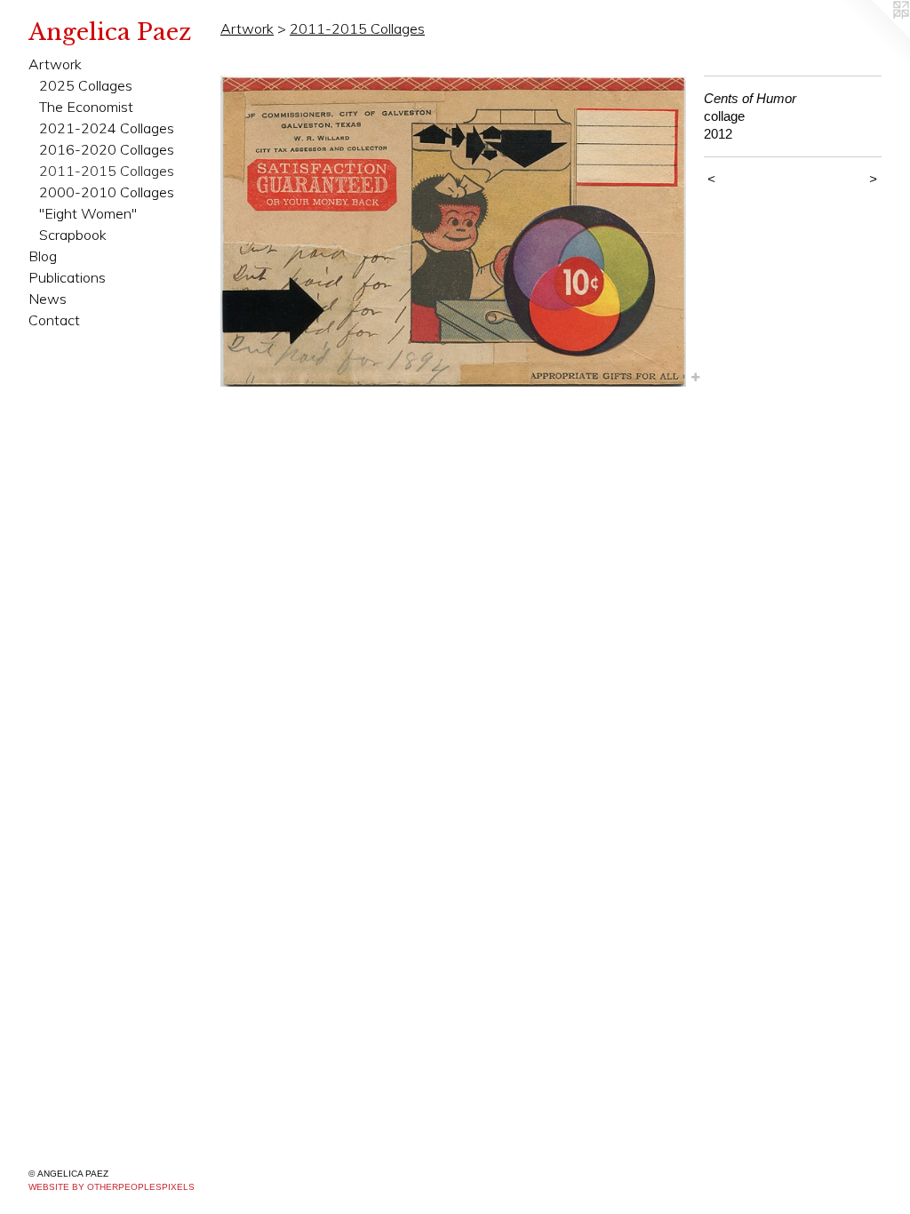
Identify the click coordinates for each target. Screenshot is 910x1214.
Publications (67, 277)
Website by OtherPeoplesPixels (111, 1187)
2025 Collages (85, 85)
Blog (42, 256)
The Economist (86, 107)
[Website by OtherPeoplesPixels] (874, 35)
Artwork (55, 64)
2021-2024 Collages (106, 128)
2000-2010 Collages (106, 192)
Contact (54, 320)
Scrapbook (73, 235)
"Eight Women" (88, 213)
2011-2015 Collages (106, 171)
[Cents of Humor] (453, 231)
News (47, 298)
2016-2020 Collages (106, 149)
